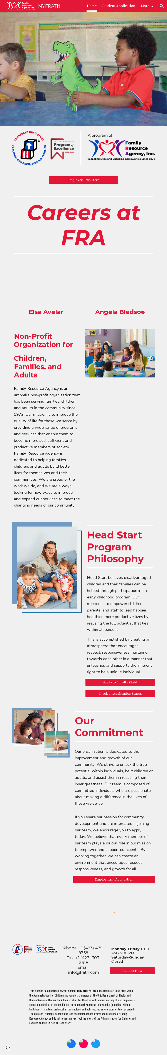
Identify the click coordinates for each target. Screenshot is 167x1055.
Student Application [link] (118, 6)
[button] (162, 6)
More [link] (145, 6)
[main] (83, 225)
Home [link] (92, 6)
